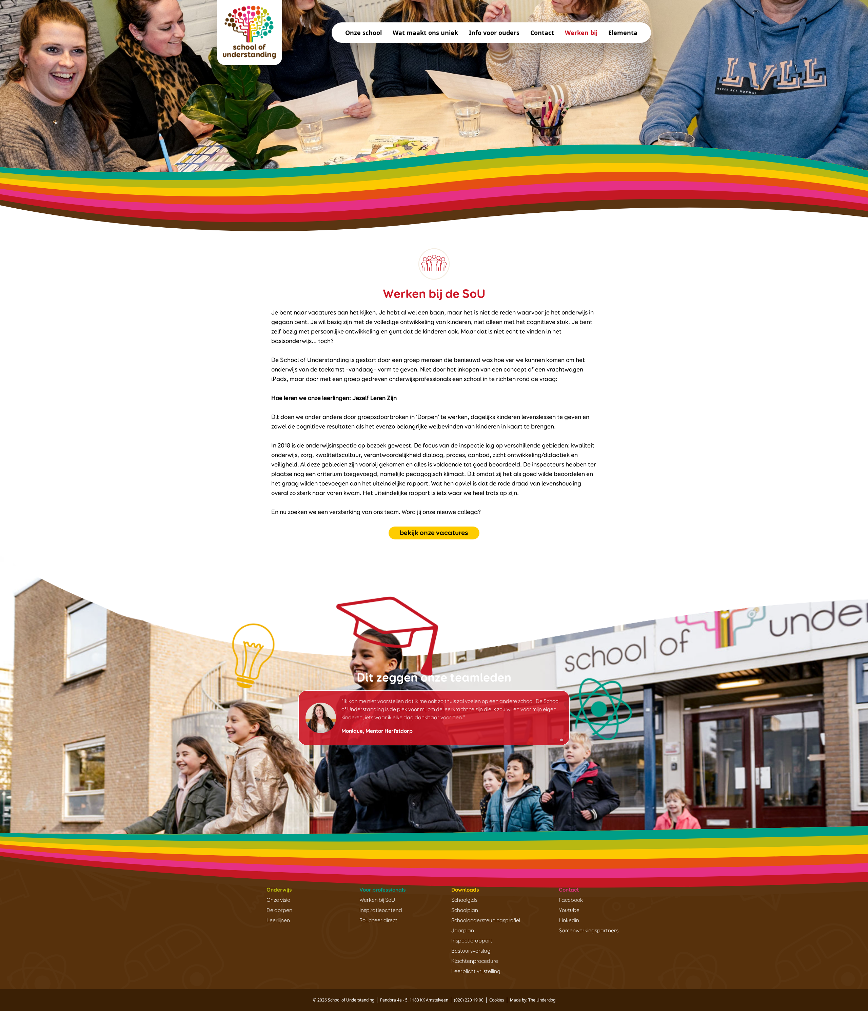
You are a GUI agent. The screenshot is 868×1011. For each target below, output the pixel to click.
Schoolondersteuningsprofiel (485, 920)
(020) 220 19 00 (469, 1000)
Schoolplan (464, 910)
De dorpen (279, 910)
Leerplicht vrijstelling (475, 971)
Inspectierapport (471, 941)
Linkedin (569, 920)
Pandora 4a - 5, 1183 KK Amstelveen (414, 1000)
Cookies (496, 1000)
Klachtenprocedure (474, 961)
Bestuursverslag (471, 951)
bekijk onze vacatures (434, 533)
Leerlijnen (278, 920)
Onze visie (278, 900)
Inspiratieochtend (380, 910)
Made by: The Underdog (532, 1000)
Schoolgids (464, 900)
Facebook (571, 900)
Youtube (569, 910)
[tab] (555, 740)
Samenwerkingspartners (588, 931)
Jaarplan (462, 931)
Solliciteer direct (378, 920)
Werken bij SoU (377, 900)
